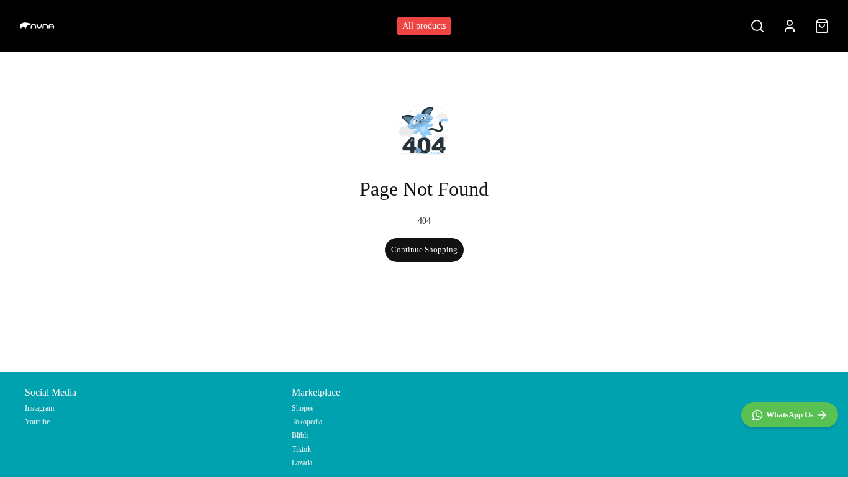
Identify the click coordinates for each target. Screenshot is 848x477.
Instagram (39, 408)
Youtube (37, 421)
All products (424, 25)
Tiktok (301, 449)
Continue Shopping (424, 249)
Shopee (302, 408)
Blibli (300, 435)
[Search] (757, 26)
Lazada (302, 462)
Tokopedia (307, 421)
